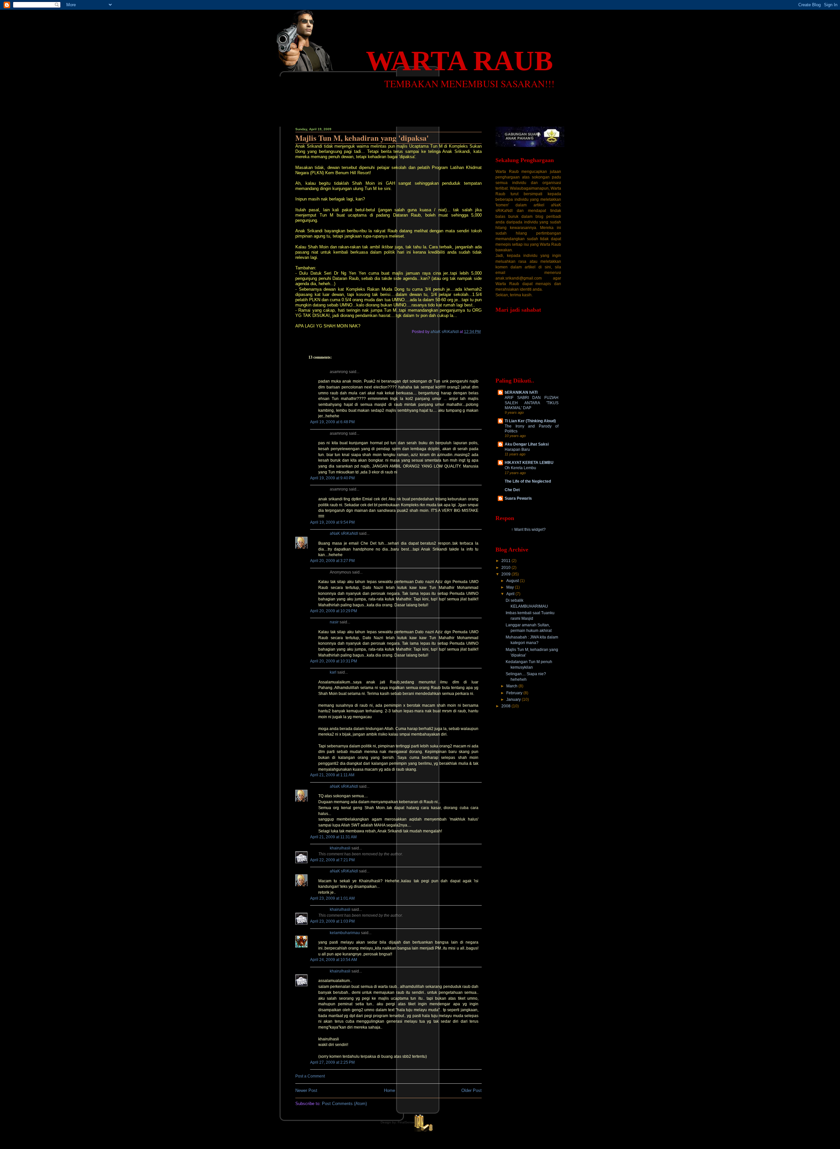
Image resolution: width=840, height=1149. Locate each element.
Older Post (471, 1090)
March (512, 686)
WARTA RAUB (459, 60)
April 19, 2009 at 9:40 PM (332, 478)
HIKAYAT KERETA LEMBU (529, 462)
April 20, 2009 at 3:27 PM (332, 560)
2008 (506, 706)
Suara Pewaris (518, 498)
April (510, 594)
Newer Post (306, 1090)
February (514, 693)
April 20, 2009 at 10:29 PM (333, 611)
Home (389, 1090)
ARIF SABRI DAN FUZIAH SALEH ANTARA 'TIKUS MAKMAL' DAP (531, 402)
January (514, 699)
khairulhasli (340, 848)
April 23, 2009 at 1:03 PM (332, 921)
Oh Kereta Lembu (520, 468)
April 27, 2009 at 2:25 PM (332, 1062)
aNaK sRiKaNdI (344, 533)
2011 (506, 560)
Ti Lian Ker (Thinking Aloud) (530, 421)
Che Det (512, 490)
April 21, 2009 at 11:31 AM (333, 837)
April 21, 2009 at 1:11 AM (332, 775)
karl (333, 672)
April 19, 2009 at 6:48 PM (332, 422)
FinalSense (406, 1122)
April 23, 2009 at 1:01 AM (332, 898)
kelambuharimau (345, 932)
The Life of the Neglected (528, 481)
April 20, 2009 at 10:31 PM (333, 661)
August (513, 580)
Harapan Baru (517, 449)
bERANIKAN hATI (521, 392)
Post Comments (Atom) (344, 1103)
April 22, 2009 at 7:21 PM (332, 860)
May (510, 587)
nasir (334, 622)
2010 (506, 567)
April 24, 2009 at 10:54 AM (333, 959)
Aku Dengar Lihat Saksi (527, 444)
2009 (506, 574)
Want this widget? (530, 529)
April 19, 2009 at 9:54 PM (332, 522)
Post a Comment (310, 1076)
